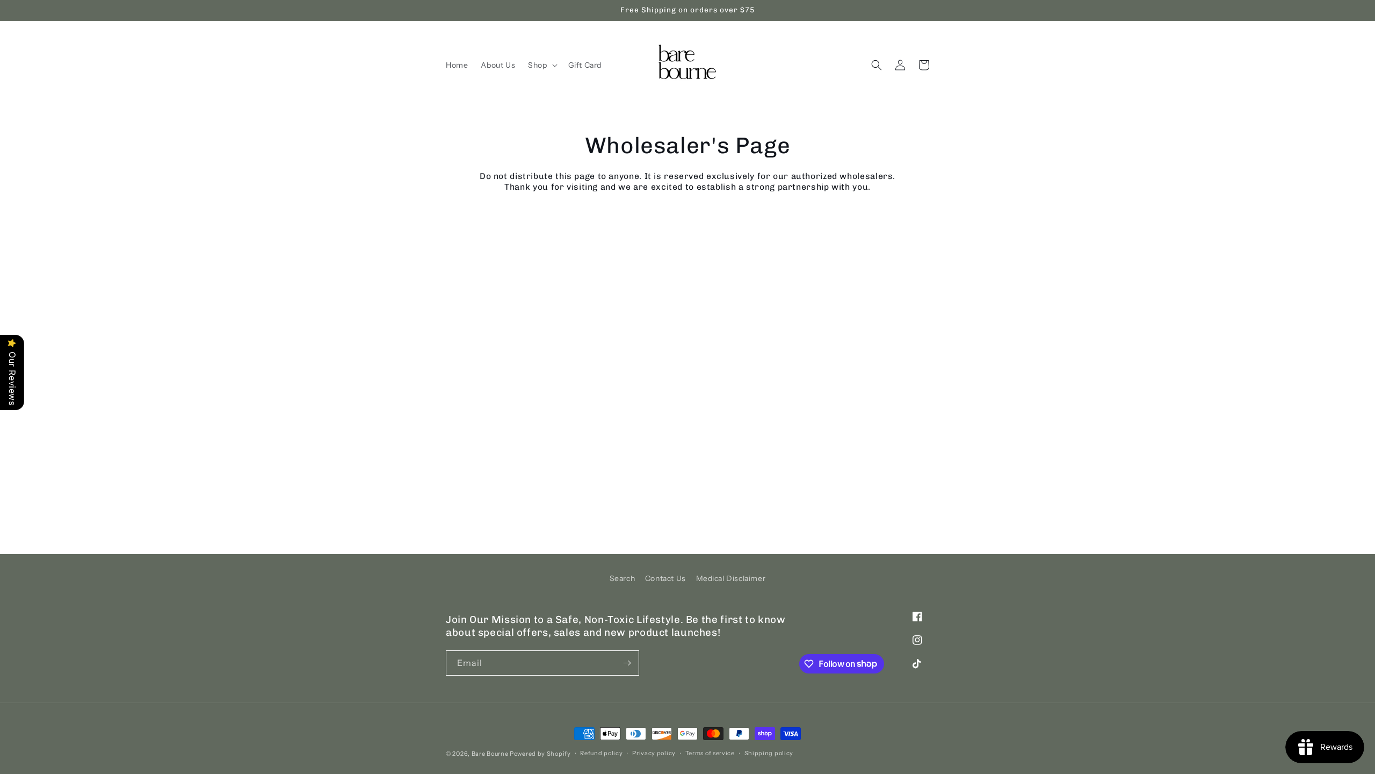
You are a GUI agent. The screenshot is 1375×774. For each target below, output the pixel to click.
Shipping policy (769, 753)
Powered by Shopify (540, 753)
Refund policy (601, 753)
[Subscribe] (627, 663)
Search (622, 578)
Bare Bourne (490, 753)
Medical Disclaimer (731, 578)
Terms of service (710, 753)
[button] (541, 65)
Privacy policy (654, 753)
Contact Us (665, 578)
